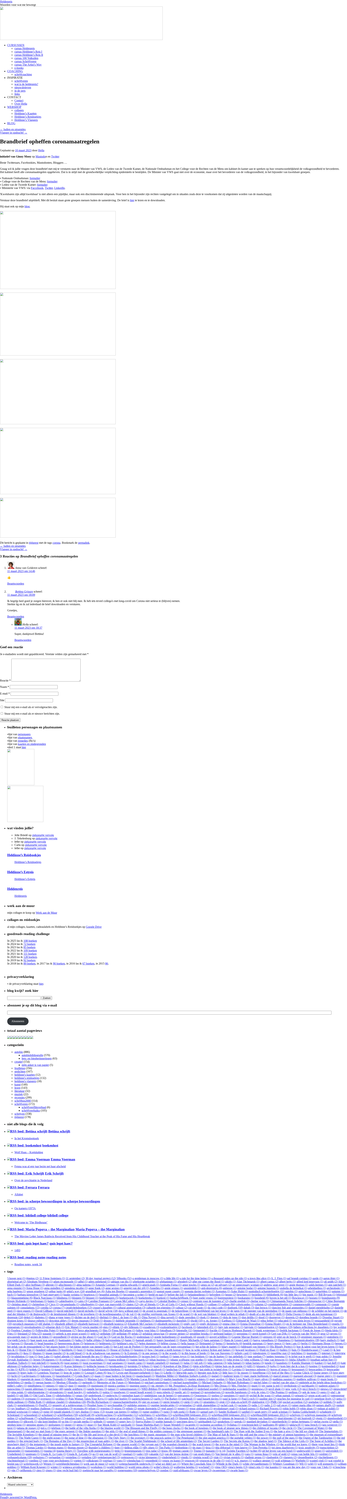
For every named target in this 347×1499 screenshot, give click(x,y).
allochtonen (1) (67, 1284)
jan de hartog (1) (218, 1356)
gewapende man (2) (18, 1336)
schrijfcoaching (23, 74)
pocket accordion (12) (295, 1402)
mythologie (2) (292, 1385)
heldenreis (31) (107, 1343)
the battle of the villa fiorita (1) (82, 1428)
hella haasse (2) (190, 1343)
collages (19, 110)
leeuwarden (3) (317, 1369)
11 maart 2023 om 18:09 (21, 594)
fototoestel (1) (201, 1330)
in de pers (19, 90)
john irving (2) (235, 1359)
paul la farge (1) (232, 1398)
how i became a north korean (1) (166, 1349)
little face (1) (229, 1372)
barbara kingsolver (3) (29, 1294)
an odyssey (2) (223, 1284)
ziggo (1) (51, 1470)
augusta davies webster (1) (200, 1291)
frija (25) (37, 1333)
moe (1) (72, 1385)
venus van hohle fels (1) (304, 1454)
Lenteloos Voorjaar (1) (50, 1372)
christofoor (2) (40, 1304)
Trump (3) (199, 1450)
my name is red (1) (272, 1385)
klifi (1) (251, 1366)
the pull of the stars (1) (285, 1437)
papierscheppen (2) (142, 1398)
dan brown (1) (263, 1307)
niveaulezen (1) (58, 1392)
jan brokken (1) (199, 1356)
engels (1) (337, 1323)
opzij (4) (244, 1395)
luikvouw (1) (47, 1375)
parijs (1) (159, 1398)
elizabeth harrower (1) (90, 1323)
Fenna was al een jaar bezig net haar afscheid (40, 1166)
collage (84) (228, 1304)
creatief (18, 1061)
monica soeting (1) (118, 1385)
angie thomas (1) (298, 1284)
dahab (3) (248, 1307)
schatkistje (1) (328, 1411)
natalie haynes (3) (97, 1389)
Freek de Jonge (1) (313, 1330)
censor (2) (186, 1301)
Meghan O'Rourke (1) (69, 1382)
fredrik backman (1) (291, 1330)
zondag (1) (166, 1470)
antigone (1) (230, 1288)
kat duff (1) (333, 1362)
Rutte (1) (194, 1411)
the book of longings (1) (198, 1428)
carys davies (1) (148, 1301)
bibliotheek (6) (275, 1294)
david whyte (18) (108, 1310)
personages (24, 734)
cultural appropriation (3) (131, 1307)
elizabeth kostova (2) (115, 1323)
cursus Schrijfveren (25, 61)
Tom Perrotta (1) (261, 1447)
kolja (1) (275, 1366)
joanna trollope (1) (118, 1359)
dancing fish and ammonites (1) (290, 1307)
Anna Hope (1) (34, 1288)
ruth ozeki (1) (181, 1411)
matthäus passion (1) (284, 1379)
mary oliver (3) (263, 1379)
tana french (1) (313, 1424)
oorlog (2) (217, 1395)
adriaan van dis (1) (121, 1281)
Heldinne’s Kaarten (25, 113)
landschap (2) (174, 1369)
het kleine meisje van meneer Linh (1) (91, 1346)
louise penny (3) (323, 1372)
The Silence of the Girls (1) (293, 1441)
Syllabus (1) (234, 1424)
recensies (19, 1097)
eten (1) (107, 1327)
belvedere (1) (216, 1294)
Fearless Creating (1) (23, 1330)
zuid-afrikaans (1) (183, 1470)
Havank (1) (30, 1343)
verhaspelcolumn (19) (19, 1457)
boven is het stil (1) (280, 1297)
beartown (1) (91, 1294)
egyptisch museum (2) (25, 1323)
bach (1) (12, 1294)
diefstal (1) (106, 1317)
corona (56, 542)
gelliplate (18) (108, 1333)
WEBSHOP (14, 106)
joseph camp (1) (137, 1362)
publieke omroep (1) (138, 1405)
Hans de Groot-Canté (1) (238, 1340)
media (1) (29, 1382)
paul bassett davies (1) (209, 1398)
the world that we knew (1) (295, 1444)
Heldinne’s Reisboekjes (27, 116)
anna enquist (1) (16, 1288)
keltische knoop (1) (98, 1366)
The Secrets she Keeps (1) (239, 1441)
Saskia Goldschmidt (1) (305, 1411)
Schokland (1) (15, 1415)
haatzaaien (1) (67, 1340)
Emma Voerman (63, 1159)
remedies (23, 740)
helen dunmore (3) (149, 1343)
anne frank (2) (97, 1288)
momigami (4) (99, 1385)
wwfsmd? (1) (206, 1467)
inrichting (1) (298, 1353)
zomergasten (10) (127, 1470)
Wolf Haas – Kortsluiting (28, 1152)
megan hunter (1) (45, 1382)
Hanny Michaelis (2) (191, 1340)
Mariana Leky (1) (98, 1379)
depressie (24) (15, 1317)
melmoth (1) (89, 1382)
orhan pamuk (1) (284, 1395)
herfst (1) (306, 1343)
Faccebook (37, 187)
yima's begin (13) (238, 1467)
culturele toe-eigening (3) (160, 1307)
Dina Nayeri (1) (151, 1317)
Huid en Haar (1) (269, 1349)
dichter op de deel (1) (87, 1317)
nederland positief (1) (210, 1389)
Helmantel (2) (207, 1343)
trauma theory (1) (66, 1450)
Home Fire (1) (27, 1349)
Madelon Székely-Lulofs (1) (195, 1375)
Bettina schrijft (59, 1131)
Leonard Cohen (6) (96, 1372)
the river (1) (121, 1441)
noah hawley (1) (77, 1392)
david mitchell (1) (67, 1310)
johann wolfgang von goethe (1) (188, 1359)
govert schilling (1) (220, 1336)
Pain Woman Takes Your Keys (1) (88, 1398)
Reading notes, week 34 (28, 1264)
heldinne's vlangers (25, 1081)
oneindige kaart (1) (132, 1395)
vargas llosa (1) (263, 1454)
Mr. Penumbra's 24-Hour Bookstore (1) (191, 1385)
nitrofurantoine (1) (38, 1392)
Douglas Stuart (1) (332, 1317)
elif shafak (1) (46, 1323)
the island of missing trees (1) (55, 1434)
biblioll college (57, 1215)
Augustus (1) (222, 1291)
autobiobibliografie (32, 1055)
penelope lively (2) (325, 1398)
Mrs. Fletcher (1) (241, 1385)
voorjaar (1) (109, 1460)
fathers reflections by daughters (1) (313, 1327)
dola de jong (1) (232, 1317)
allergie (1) (52, 1284)
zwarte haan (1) (239, 1470)
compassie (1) (323, 1304)
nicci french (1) (311, 1389)
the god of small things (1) (134, 1431)
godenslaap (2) (145, 1336)
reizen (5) (119, 1408)
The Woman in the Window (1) (262, 1444)
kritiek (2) (35, 1369)
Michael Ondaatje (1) (214, 1382)
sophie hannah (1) (166, 1421)
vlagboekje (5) (274, 1457)
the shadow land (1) (265, 1441)
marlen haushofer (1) (175, 1379)
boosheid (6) (262, 1297)
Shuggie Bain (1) (188, 1418)
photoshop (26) (77, 1402)
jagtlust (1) (166, 1356)
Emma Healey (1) (275, 1323)
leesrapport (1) (300, 1369)
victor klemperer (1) (149, 1457)
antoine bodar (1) (247, 1288)
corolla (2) (46, 1307)
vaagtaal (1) (129, 1454)
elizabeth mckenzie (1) (170, 1323)
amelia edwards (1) (131, 1284)
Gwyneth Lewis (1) (18, 1340)
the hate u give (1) (284, 1431)
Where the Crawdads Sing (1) (198, 1463)
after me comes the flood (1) (208, 1281)
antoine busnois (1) (268, 1288)
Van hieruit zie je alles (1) (229, 1454)
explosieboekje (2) (170, 1327)
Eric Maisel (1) (73, 1327)
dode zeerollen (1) (189, 1317)
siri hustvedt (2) (306, 1418)
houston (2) (140, 1349)
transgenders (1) (34, 1450)
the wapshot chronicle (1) (177, 1444)
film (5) (107, 1330)
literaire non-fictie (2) (210, 1372)
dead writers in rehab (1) (235, 1314)
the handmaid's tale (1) (220, 1431)
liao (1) (159, 1372)
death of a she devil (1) (262, 1314)
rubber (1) (136, 1411)
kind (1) (158, 1366)
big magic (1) (310, 1294)
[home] (81, 39)
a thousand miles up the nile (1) (229, 1278)
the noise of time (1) (76, 1437)
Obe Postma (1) (279, 1392)
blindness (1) (64, 1297)
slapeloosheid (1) (337, 1418)
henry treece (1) (276, 1343)
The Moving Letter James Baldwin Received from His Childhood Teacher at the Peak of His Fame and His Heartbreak (82, 1236)
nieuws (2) (326, 1389)
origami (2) (301, 1395)
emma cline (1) (231, 1323)
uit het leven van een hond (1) (279, 1450)
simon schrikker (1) (210, 1418)
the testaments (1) (40, 1444)
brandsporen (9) (331, 1297)
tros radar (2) (153, 1450)
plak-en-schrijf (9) (241, 1402)
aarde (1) (317, 1278)
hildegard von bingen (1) (255, 1346)
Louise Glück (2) (303, 1372)
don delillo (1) (250, 1317)
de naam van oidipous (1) (296, 1310)
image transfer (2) (56, 1353)
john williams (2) (254, 1359)
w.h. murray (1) (243, 1460)
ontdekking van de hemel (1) (160, 1395)
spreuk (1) (240, 1421)
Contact (18, 100)
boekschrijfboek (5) (181, 1297)
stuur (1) (92, 1424)
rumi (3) (168, 1411)
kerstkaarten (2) (118, 1366)
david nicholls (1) (88, 1310)
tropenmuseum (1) (135, 1450)
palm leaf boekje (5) (119, 1398)
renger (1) (183, 1408)
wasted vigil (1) (318, 1460)
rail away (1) (284, 1405)
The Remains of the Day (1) (60, 1441)
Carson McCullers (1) (125, 1301)
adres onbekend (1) (99, 1281)
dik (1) (137, 1317)
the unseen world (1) (129, 1444)
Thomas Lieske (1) (36, 1447)
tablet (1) (284, 1424)
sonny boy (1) (127, 1421)
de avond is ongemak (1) (157, 1310)
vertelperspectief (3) (108, 1457)
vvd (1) (229, 1460)
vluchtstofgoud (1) (17, 1460)
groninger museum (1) (313, 1336)
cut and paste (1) (197, 1307)
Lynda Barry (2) (84, 1375)
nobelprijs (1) (94, 1392)
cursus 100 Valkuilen (26, 58)
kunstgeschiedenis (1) (112, 1369)
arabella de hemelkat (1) (293, 1288)
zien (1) (40, 1470)
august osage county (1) (170, 1291)
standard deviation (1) (259, 1421)
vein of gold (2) (281, 1454)
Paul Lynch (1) (250, 1398)
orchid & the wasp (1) (262, 1395)
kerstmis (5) (134, 1366)
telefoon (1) (58, 1428)
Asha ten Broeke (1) (116, 1291)
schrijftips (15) (164, 1415)
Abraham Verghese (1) (40, 1281)
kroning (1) (47, 1369)
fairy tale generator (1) (230, 1327)
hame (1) (130, 1340)
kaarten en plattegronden (32, 744)
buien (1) (53, 1301)
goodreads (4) (188, 1336)
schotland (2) (49, 1415)
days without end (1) (130, 1310)
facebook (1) (189, 1327)
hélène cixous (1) (170, 1343)
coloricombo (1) (245, 1304)
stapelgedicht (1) (281, 1421)
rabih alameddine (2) (208, 1405)
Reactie (5, 680)
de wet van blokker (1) (207, 1314)
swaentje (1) (192, 1424)
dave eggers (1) (26, 1310)
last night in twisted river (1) (216, 1369)
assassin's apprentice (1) (142, 1291)
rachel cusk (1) (229, 1405)
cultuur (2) (181, 1307)
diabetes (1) (41, 1317)
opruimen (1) (231, 1395)
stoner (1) (70, 1424)
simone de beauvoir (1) (235, 1418)
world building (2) (117, 1467)
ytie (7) (15, 1470)
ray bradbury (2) (20, 1408)
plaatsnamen (25, 737)
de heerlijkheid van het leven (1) (211, 1310)
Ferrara (44, 1187)
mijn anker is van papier (35, 1064)
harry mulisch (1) (330, 1340)
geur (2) (324, 1333)
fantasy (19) (286, 1327)
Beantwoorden (15, 583)
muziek (18, 1094)
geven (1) (335, 1333)
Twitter (55, 156)
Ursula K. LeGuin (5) (79, 1454)
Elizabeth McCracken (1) (142, 1323)
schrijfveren (21, 80)
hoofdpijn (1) (68, 1349)
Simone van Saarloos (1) (263, 1418)
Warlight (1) (302, 1460)
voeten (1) (79, 1460)
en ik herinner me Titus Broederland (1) (308, 1323)
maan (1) (100, 1375)
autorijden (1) (323, 1291)
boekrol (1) (163, 1297)
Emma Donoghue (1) (252, 1323)
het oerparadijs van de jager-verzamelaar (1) (170, 1346)
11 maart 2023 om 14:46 (21, 571)
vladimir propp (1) (255, 1457)
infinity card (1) (243, 1353)
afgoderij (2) (184, 1281)
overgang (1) (32, 1398)
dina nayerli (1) (169, 1317)
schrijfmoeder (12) (127, 1415)
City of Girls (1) (169, 1304)
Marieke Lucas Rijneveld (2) (146, 1379)
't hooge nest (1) (16, 1278)
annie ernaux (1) (173, 1288)
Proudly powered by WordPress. (18, 1497)
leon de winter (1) (74, 1372)
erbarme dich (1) (55, 1327)
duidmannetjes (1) (165, 1320)
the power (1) (264, 1437)
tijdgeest (33, 542)
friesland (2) (24, 1333)
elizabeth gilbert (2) (66, 1323)
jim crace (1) (82, 1359)
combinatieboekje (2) (280, 1304)
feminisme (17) (68, 1330)
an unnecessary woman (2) (247, 1284)
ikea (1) (27, 1353)
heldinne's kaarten (24, 1074)
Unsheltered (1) (16, 1454)
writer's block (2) (163, 1467)
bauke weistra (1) (73, 1294)
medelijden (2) (15, 1382)
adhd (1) (83, 1281)
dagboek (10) (235, 1307)
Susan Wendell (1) (174, 1424)
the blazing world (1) (112, 1428)
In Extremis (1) (133, 1353)
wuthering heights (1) (186, 1467)
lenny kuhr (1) (28, 1372)
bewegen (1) (244, 1294)
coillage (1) (214, 1304)
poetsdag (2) (316, 1402)
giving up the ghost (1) (84, 1336)
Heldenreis (6, 1)
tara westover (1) (331, 1424)
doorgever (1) (277, 1317)
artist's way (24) (76, 1291)
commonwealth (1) (303, 1304)
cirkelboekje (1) (89, 1304)
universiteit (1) (334, 1450)
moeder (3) (84, 1385)
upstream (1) (33, 1454)
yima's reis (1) (256, 1467)
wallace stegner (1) (263, 1460)
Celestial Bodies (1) (169, 1301)
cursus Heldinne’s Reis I (28, 51)
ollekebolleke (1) (65, 1395)
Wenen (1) (49, 1463)
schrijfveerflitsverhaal (34, 1107)
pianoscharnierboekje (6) (127, 1402)
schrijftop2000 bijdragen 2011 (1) (192, 1415)
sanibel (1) (248, 1411)
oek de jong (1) (311, 1392)
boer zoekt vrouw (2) (205, 1297)
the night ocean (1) (53, 1437)
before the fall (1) (177, 1294)
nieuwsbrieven (22, 87)
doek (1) (205, 1317)
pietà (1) (189, 1402)
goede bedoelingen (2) (167, 1336)
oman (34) (82, 1395)
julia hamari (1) (236, 1362)
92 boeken (29, 960)
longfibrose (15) (262, 1372)
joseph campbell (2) (158, 1362)
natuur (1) (113, 1389)
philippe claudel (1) (57, 1402)
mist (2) (63, 1385)
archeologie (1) (335, 1288)
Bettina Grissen (24, 591)
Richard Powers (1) (271, 1408)
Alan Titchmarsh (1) (248, 1281)
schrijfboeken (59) (67, 1415)
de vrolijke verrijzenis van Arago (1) (158, 1314)
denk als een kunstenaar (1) (321, 1314)
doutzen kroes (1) (17, 1320)
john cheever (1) (217, 1359)
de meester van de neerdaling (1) (262, 1310)
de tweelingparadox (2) (112, 1314)
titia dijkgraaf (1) (224, 1447)
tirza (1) (210, 1447)
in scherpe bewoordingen (81, 1201)
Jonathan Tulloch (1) (19, 1362)
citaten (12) (132, 1304)
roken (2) (37, 1411)
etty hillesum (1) (133, 1327)
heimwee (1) (91, 1343)
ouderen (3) (17, 1398)
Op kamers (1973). (25, 1208)
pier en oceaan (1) (152, 1402)
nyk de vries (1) (260, 1392)
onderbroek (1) (96, 1395)
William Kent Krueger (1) (35, 1467)
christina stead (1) (21, 1304)
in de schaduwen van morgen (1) (105, 1353)
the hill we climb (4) (306, 1431)
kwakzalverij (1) (156, 1369)
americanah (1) (150, 1284)
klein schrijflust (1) (204, 1366)
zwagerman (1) (221, 1470)
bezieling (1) (259, 1294)
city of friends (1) (149, 1304)
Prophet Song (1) (97, 1405)
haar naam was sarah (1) (44, 1340)
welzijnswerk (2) (33, 1463)
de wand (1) (187, 1314)
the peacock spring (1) (162, 1437)
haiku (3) (80, 1340)
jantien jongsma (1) (277, 1356)
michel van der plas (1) (285, 1382)
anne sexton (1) (114, 1288)
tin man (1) (198, 1447)
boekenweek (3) (128, 1297)
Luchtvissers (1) (31, 1375)
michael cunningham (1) (158, 1382)
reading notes (56, 1257)
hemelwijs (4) (234, 1343)
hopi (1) (81, 1349)
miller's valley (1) (17, 1385)
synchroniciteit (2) (251, 1424)
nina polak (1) (19, 1392)
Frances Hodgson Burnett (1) (238, 1330)
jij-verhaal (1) (67, 1359)
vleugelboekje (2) (307, 1457)
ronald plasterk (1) (64, 1411)
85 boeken (29, 947)
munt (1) (256, 1385)
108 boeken (30, 940)
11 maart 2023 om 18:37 (28, 627)
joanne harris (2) (139, 1359)
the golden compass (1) (163, 1431)
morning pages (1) (140, 1385)
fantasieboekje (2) (268, 1327)
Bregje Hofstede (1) (18, 1301)
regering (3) (107, 1408)
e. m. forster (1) (212, 1320)
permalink (83, 542)
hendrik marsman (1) (255, 1343)
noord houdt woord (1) (143, 1392)
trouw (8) (166, 1450)
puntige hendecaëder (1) (165, 1405)
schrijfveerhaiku (31, 1110)
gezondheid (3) (61, 1336)
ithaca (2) (109, 1356)
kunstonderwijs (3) (135, 1369)
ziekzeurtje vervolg (43, 835)
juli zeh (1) (200, 1362)
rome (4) (48, 1411)
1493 (17, 1250)
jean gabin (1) (324, 1356)
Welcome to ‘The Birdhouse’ (31, 1222)
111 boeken (30, 953)
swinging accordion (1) (213, 1424)
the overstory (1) (140, 1437)
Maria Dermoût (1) (56, 1379)
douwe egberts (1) (38, 1320)
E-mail (5, 693)
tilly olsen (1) (150, 1447)
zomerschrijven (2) (148, 1470)
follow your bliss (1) (147, 1330)
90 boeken (59, 963)
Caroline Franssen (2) (100, 1301)
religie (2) (131, 1408)
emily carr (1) (191, 1323)
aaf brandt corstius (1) (299, 1278)
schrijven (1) (297, 1415)
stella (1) (338, 1421)
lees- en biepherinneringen (37, 1058)
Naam (4, 686)
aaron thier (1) (331, 1278)
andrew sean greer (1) (276, 1284)
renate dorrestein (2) (149, 1408)
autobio (18, 1051)
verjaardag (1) (57, 1457)
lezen (17, 1087)
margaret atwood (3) (304, 1375)
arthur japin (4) (57, 1291)
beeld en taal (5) (158, 1294)
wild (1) (312, 1463)
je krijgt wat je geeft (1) (302, 1356)
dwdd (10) (197, 1320)
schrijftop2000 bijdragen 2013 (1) (270, 1415)
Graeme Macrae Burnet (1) (247, 1336)
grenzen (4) (269, 1336)
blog (27, 206)
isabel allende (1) (64, 1356)
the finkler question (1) (92, 1431)
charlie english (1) (239, 1301)
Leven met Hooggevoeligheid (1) (135, 1372)
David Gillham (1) (45, 1310)
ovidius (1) (62, 1398)
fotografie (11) (184, 1330)
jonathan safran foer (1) (323, 1359)
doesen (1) (216, 1317)
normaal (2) (197, 1392)
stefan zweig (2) (323, 1421)
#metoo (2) (32, 1278)
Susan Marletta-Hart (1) (149, 1424)
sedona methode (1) (97, 1418)
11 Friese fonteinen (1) (52, 1278)
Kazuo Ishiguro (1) (75, 1366)
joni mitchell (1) (40, 1362)
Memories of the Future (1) (112, 1382)
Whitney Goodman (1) (286, 1463)
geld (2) (95, 1333)
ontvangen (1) (186, 1395)
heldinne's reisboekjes (26, 1077)
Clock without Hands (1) (193, 1304)
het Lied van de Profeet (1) (129, 1346)
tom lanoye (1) (243, 1447)
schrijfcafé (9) (87, 1415)
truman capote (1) (183, 1450)
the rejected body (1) (31, 1441)
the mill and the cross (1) (254, 1434)
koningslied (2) (330, 1366)
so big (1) (67, 1421)
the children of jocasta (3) (267, 1428)
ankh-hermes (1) (318, 1284)
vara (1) (249, 1454)
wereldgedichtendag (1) (69, 1463)
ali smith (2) (331, 1281)
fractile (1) (215, 1330)
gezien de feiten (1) (41, 1336)
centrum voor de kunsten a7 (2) (210, 1301)
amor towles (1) (191, 1284)
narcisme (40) (55, 1389)
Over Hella (20, 103)
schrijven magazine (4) (318, 1415)
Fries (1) (12, 1333)
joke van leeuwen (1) (276, 1359)
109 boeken (30, 950)
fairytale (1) (250, 1327)
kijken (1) (147, 1366)
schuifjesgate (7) (28, 1418)
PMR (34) (276, 1402)
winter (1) (56, 1467)
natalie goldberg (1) (75, 1389)
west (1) (113, 1463)
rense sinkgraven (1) (201, 1408)
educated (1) (285, 1320)
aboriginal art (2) (16, 1281)
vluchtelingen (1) (327, 1457)
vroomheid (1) (153, 1460)
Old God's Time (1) (44, 1395)
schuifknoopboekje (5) (51, 1418)
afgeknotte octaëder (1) (146, 1281)
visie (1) (218, 1457)
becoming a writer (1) (135, 1294)
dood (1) (263, 1317)
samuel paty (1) (209, 1411)
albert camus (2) (269, 1281)
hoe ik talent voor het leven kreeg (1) (318, 1346)
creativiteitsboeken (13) (78, 1307)
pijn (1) (198, 1402)
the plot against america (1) (214, 1437)
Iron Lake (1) (45, 1356)
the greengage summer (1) (192, 1431)
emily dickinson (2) (211, 1323)
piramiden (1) (211, 1402)
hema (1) (221, 1343)
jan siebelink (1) (238, 1356)
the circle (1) (289, 1428)
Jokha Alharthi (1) (299, 1359)
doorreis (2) (292, 1317)
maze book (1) (329, 1379)
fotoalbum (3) (167, 1330)
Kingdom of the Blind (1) (177, 1366)
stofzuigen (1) (56, 1424)
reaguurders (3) (64, 1408)
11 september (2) (75, 1278)
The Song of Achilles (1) (323, 1441)
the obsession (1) (97, 1437)
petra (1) (341, 1398)
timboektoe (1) (183, 1447)
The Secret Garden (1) (210, 1441)
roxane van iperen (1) (118, 1411)
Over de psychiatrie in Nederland (33, 1180)
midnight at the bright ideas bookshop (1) (322, 1382)
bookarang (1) (246, 1297)
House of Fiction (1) (121, 1349)
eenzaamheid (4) (324, 1320)
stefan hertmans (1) (302, 1421)
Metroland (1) (136, 1382)
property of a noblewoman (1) (69, 1405)
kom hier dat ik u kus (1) (294, 1366)
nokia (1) (108, 1392)
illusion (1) (39, 1353)
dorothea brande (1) (310, 1317)
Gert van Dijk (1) (281, 1333)
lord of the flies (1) (282, 1372)
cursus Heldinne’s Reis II (28, 54)
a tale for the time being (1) (195, 1278)
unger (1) (320, 1450)
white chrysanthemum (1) (257, 1463)
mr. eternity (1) (159, 1385)
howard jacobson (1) (247, 1349)
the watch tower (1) (203, 1444)
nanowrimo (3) (15, 1389)
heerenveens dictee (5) (70, 1343)
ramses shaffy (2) (326, 1405)
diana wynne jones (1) (61, 1317)
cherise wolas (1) (260, 1301)
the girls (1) (112, 1431)
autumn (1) (338, 1291)
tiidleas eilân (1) (133, 1447)
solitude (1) (99, 1421)
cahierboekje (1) (68, 1301)
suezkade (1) (128, 1424)
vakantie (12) (156, 1454)
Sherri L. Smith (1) (146, 1418)
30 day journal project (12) (100, 1278)
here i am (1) (293, 1343)
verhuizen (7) (40, 1457)
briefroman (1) (39, 1301)
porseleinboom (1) (28, 1405)
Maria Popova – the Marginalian (100, 1229)
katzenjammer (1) (54, 1366)
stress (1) (81, 1424)
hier (132, 200)
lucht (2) (16, 1375)
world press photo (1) (140, 1467)
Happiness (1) (286, 1340)
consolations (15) (30, 1307)
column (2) (261, 1304)
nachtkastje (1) (309, 1385)
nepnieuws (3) (259, 1389)
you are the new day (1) (296, 1467)
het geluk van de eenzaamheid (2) (26, 1346)
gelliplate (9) (124, 1333)
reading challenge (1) (43, 1408)
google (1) (203, 1336)
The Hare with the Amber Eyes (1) (253, 1431)
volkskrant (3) (94, 1460)
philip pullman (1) (17, 1402)
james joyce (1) (181, 1356)
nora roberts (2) (165, 1392)
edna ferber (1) (269, 1320)
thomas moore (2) (78, 1447)
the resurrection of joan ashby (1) (95, 1441)
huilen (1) (285, 1349)
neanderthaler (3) (171, 1389)
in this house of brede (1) (196, 1353)
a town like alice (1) (259, 1278)
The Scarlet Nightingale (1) (144, 1441)
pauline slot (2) (267, 1398)
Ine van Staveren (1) (222, 1353)
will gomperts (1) (327, 1463)
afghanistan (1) (168, 1281)
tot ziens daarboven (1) (285, 1447)
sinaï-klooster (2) (287, 1418)
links (17, 93)
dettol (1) (29, 1317)
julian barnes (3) (254, 1362)
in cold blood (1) (76, 1353)
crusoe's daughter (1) (104, 1307)
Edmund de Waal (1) (248, 1320)
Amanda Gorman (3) (107, 1284)
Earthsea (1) (228, 1320)
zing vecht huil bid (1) (69, 1470)
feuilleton (19, 1068)
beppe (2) (230, 1294)
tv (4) (222, 1450)
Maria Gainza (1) (77, 1379)
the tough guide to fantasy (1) (67, 1444)
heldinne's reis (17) (127, 1343)
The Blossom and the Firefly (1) (143, 1428)
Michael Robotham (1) (240, 1382)
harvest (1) (17, 1343)
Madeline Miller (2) (167, 1375)
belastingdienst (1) (198, 1294)
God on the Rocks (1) (123, 1336)
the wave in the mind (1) (229, 1444)
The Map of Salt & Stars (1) (223, 1434)
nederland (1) (189, 1389)
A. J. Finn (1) (278, 1278)
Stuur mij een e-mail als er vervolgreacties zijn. (30, 707)
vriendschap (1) (135, 1460)
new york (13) (293, 1389)
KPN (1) (24, 1369)
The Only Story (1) (119, 1437)
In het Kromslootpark (26, 1138)
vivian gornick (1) (233, 1457)
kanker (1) (321, 1362)
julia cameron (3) (217, 1362)
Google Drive (94, 926)
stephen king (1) (16, 1424)
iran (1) (33, 1356)
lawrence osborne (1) (258, 1369)
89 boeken (29, 963)
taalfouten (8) (270, 1424)
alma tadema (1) (85, 1284)
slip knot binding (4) (49, 1421)
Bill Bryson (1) (327, 1294)
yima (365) (221, 1467)
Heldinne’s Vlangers (26, 120)
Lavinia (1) (238, 1369)
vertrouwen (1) (129, 1457)
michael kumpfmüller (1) (187, 1382)
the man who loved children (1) (189, 1434)
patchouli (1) (189, 1398)
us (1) (95, 1454)
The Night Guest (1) (30, 1437)
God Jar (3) (104, 1336)
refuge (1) (94, 1408)
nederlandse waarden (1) (237, 1389)
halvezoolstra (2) (114, 1340)
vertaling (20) (89, 1457)
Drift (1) (98, 1320)
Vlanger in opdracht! (13, 132)
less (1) (111, 1372)
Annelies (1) (157, 1288)
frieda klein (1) (333, 1330)
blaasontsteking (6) (22, 1297)
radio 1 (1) (258, 1405)
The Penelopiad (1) (187, 1437)
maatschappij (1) (145, 1375)
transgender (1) (15, 1450)
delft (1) (280, 1314)
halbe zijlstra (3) (95, 1340)
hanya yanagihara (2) (265, 1340)
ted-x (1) (46, 1428)
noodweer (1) (121, 1392)
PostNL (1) (45, 1405)
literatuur (19, 1091)
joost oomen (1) (73, 1362)
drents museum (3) (82, 1320)
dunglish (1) (183, 1320)
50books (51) (124, 1278)
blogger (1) (92, 1297)
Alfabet (18, 1194)
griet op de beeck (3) (288, 1336)
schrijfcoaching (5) (106, 1415)
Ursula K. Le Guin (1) (53, 1454)
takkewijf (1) (297, 1424)
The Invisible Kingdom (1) (22, 1434)
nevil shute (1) (276, 1389)
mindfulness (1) (36, 1385)
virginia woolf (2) (203, 1457)
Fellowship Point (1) (47, 1330)
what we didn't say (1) (168, 1463)
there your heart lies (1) (325, 1444)
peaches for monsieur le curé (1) (295, 1398)
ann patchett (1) (337, 1284)
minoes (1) (52, 1385)
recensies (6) (80, 1408)
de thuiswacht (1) (40, 1314)
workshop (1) (98, 1467)
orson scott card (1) (319, 1395)
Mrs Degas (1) (222, 1385)
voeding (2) (35, 1460)
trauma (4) (50, 1450)
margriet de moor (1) (32, 1379)
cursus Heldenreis (24, 48)
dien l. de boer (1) (123, 1317)
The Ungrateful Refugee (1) (100, 1444)
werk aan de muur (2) (96, 1463)
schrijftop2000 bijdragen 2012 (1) (231, 1415)
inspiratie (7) (314, 1353)
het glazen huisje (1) (57, 1346)
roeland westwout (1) (19, 1411)
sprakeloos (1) (225, 1421)
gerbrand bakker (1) (224, 1333)
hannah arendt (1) (146, 1340)
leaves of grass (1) (280, 1369)
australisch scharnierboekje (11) (266, 1291)
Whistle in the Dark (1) (229, 1463)
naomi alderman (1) (36, 1389)
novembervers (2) (214, 1392)
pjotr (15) (224, 1402)
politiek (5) (329, 1402)
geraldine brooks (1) (201, 1333)
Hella (41, 150)
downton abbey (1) (60, 1320)
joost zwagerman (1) (94, 1362)
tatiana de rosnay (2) (28, 1428)
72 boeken (29, 944)
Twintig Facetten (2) (237, 1450)
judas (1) (189, 1362)
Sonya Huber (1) (145, 1421)
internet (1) (328, 1353)
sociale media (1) (83, 1421)
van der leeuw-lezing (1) (178, 1454)
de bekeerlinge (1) (182, 1310)
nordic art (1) (182, 1392)
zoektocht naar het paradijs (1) (100, 1470)
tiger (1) (119, 1447)
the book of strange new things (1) (232, 1428)
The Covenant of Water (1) (312, 1428)
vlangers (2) (290, 1457)
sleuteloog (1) (15, 1421)
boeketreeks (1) (147, 1297)
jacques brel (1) (150, 1356)
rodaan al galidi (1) (328, 1408)
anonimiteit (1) (192, 1288)
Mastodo (41, 156)
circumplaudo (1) (69, 1304)
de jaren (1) (236, 1310)
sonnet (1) (112, 1421)
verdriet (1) (325, 1454)
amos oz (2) (207, 1284)
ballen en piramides (13, 129)
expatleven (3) (151, 1327)
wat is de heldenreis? (26, 84)
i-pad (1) (328, 1349)
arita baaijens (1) (16, 1291)
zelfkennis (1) (28, 1470)
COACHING (15, 71)
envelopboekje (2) (34, 1327)
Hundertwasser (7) (311, 1349)
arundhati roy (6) (95, 1291)
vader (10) (142, 1454)
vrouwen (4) (192, 1460)
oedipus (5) (295, 1392)
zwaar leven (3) (203, 1470)
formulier (35, 178)
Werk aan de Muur (46, 912)
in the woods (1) (171, 1353)
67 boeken (88, 963)
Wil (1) (303, 1463)
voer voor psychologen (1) (58, 1460)
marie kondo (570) (119, 1379)
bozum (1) (315, 1297)
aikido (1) (230, 1281)
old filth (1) (26, 1395)
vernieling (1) (73, 1457)
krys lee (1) (74, 1369)
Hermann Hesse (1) (323, 1343)
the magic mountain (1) (157, 1434)
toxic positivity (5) (309, 1447)
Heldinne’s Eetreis (20, 872)
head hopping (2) (47, 1343)
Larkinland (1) (190, 1369)
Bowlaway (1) (300, 1297)
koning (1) (315, 1366)
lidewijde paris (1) (186, 1372)
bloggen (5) (78, 1297)
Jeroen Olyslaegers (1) (46, 1359)
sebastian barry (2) (75, 1418)
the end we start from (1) (40, 1431)
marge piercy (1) (326, 1375)
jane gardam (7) (256, 1356)
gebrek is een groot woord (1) (73, 1333)
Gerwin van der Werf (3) (306, 1333)
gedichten (19, 1071)
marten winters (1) (198, 1379)
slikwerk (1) (30, 1421)
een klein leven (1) (303, 1320)
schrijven (19, 1113)
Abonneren (17, 1021)
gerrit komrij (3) (261, 1333)
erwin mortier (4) (92, 1327)
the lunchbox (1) (133, 1434)
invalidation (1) (20, 1356)
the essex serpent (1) (66, 1431)
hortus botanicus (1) (98, 1349)
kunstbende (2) (90, 1369)
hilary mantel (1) (231, 1346)
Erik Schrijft (54, 1173)
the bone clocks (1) (173, 1428)
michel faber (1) (263, 1382)
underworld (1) (305, 1450)
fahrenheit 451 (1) (207, 1327)
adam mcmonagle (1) (65, 1281)
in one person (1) (152, 1353)
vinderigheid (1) (171, 1457)
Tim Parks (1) (166, 1447)
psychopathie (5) (117, 1405)
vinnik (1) (186, 1457)
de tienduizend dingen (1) (65, 1314)
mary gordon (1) (219, 1379)
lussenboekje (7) (65, 1375)
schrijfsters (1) (147, 1415)
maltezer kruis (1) (233, 1375)
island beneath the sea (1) (88, 1356)
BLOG (11, 123)
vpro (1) (121, 1460)
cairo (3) (82, 1301)
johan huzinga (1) (159, 1359)
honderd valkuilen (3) (48, 1349)
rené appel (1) (169, 1408)
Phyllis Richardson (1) (99, 1402)
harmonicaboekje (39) (307, 1340)
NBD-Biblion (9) (151, 1389)
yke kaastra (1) (273, 1467)
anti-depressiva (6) (211, 1288)
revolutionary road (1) (225, 1408)
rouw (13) (99, 1411)
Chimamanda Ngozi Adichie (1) (288, 1301)
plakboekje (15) (261, 1402)
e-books (18, 67)
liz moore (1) (244, 1372)
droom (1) (109, 1320)
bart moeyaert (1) (53, 1294)
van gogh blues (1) (204, 1454)
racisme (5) (244, 1405)
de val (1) (131, 1314)
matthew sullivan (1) (308, 1379)
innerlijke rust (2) (280, 1353)
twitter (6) (255, 1450)
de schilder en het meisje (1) (327, 1310)
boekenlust (50, 1145)
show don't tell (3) (168, 1418)
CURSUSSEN (15, 45)
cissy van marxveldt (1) (112, 1304)
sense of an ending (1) (122, 1418)
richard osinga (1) (249, 1408)
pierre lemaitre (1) (173, 1402)
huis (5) (296, 1349)
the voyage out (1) (151, 1444)
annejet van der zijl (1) (136, 1288)
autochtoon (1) (306, 1291)
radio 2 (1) (270, 1405)
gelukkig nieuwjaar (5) (155, 1333)
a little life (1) (171, 1278)
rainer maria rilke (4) (303, 1405)
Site (2, 700)
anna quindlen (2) (54, 1288)
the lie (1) (77, 1434)
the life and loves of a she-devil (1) (103, 1434)
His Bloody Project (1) (283, 1346)
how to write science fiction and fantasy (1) (210, 1349)
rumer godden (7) (153, 1411)
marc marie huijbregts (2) (258, 1375)
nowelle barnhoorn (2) (238, 1392)
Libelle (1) (170, 1372)
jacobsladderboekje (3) (128, 1356)
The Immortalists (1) (330, 1431)
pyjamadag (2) (187, 1405)
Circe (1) (54, 1304)
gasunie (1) (49, 1333)
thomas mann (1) (57, 1447)
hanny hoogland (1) (168, 1340)
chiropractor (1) (316, 1301)
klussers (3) (262, 1366)
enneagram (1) (15, 1327)
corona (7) (59, 1307)
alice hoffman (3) (35, 1284)
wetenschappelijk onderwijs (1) (137, 1463)
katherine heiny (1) (32, 1366)
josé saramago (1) (117, 1362)
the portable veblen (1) (243, 1437)
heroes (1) (340, 1343)
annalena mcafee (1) (76, 1288)
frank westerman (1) (267, 1330)
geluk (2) (137, 1333)
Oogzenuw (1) (202, 1395)
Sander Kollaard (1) (230, 1411)
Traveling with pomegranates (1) (95, 1450)
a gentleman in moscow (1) (147, 1278)
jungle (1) (270, 1362)
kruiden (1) (61, 1369)
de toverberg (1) (89, 1314)
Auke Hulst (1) (239, 1291)
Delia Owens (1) (295, 1314)
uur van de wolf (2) (111, 1454)
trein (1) (119, 1450)
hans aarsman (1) (213, 1340)
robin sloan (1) (308, 1408)
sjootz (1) (321, 1418)
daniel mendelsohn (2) (321, 1307)
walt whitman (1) (285, 1460)
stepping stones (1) (37, 1424)
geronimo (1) (244, 1333)
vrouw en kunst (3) (173, 1460)
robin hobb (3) (291, 1408)
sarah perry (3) (262, 1411)
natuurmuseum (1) (130, 1389)
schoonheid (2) (32, 1415)
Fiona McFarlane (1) (123, 1330)
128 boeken (30, 957)
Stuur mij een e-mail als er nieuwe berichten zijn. (32, 713)
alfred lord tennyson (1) (310, 1281)
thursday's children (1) (101, 1447)
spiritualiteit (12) (207, 1421)
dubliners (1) (147, 1320)
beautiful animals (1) (111, 1294)
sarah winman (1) (282, 1411)
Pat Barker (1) (173, 1398)
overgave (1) (47, 1398)
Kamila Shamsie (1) (303, 1362)
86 (106, 963)
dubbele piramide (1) (127, 1320)
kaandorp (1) (283, 1362)
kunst (17, 1084)
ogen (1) (325, 1392)
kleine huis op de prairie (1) (231, 1366)
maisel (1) (217, 1375)
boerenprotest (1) (227, 1297)
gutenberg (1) (334, 1336)
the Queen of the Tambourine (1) (317, 1437)
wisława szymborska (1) (76, 1467)
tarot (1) (11, 1428)
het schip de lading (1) (208, 1346)
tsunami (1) (212, 1450)
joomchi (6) (56, 1362)
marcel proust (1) (283, 1375)
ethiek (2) (117, 1327)
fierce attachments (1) (90, 1330)
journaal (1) (176, 1362)
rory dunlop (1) (84, 1411)
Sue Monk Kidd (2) (109, 1424)
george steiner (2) (179, 1333)
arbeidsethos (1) (317, 1288)
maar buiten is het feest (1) (120, 1375)
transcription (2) (329, 1447)
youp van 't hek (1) (321, 1467)
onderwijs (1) (113, 1395)
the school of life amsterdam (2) (179, 1441)
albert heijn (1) (287, 1281)
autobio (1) (291, 1291)
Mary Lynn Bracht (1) (241, 1379)
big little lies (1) (293, 1294)
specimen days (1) (187, 1421)
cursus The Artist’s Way (28, 64)
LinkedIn (59, 187)
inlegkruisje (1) (261, 1353)
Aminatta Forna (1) (171, 1284)
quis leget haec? (61, 1243)
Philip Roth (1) (36, 1402)
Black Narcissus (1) (44, 1297)
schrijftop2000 (22, 1100)
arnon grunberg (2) (37, 1291)
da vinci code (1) (217, 1307)
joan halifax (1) (99, 1359)
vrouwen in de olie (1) (212, 1460)
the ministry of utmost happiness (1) (289, 1434)
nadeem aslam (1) (329, 1385)
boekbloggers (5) (109, 1297)
